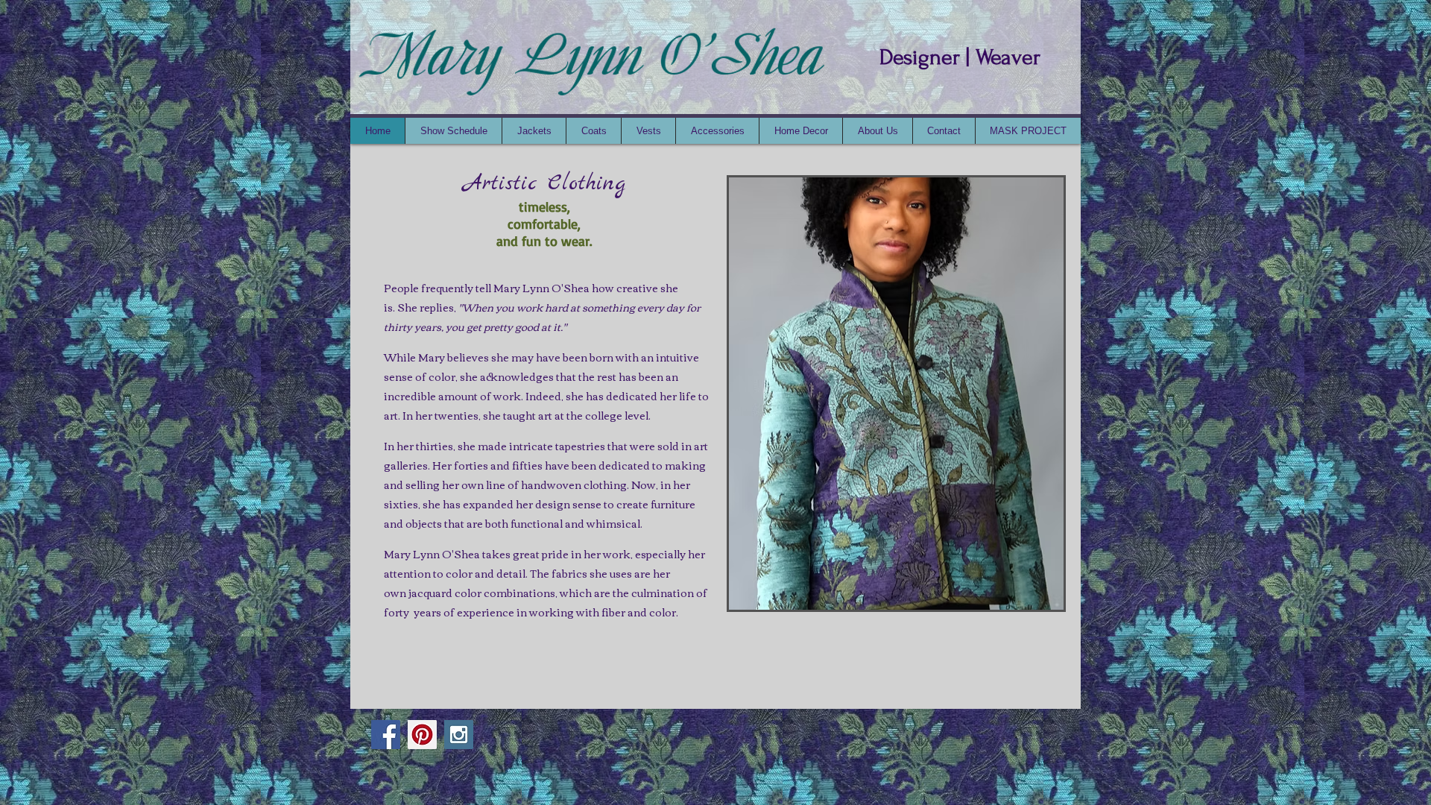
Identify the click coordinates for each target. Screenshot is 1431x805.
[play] (1027, 596)
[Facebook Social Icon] (385, 734)
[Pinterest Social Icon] (422, 734)
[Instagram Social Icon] (458, 734)
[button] (896, 393)
